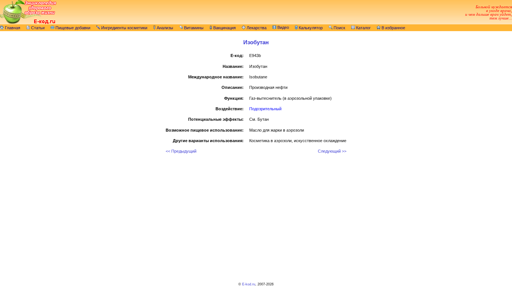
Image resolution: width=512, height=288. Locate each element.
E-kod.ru (248, 284)
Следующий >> (332, 151)
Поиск (338, 28)
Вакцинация (224, 28)
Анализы (164, 28)
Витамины (193, 28)
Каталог (363, 28)
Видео (282, 27)
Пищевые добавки (72, 28)
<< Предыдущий (181, 151)
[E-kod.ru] (28, 23)
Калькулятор (310, 28)
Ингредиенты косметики (123, 28)
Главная (12, 28)
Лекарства (256, 28)
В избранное (392, 28)
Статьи (37, 28)
